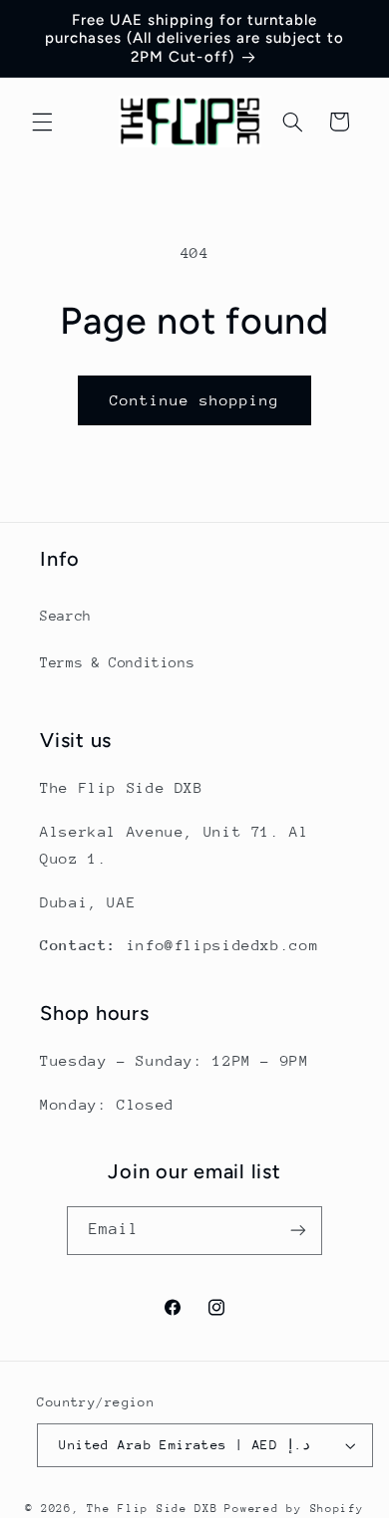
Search (66, 616)
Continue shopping (195, 399)
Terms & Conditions (117, 662)
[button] (42, 121)
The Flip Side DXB (152, 1508)
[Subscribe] (298, 1230)
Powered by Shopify (293, 1508)
